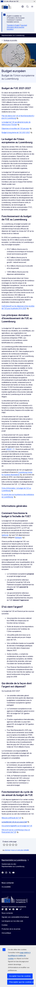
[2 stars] (6, 844)
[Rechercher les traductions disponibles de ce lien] (17, 118)
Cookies (5, 925)
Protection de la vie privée (11, 929)
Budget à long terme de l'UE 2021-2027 (16, 132)
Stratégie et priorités (10, 40)
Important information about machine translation (17, 27)
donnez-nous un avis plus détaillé (17, 850)
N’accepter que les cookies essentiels (21, 982)
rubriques (18, 537)
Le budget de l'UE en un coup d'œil (14, 822)
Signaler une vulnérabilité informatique (15, 917)
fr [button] (22, 6)
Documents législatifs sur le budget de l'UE (17, 826)
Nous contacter (7, 913)
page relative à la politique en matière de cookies (19, 955)
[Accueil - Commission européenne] (6, 6)
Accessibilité (6, 887)
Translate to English (13, 25)
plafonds (5, 535)
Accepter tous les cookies (20, 976)
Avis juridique (6, 933)
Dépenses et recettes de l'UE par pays (15, 128)
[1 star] (4, 844)
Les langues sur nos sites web (12, 921)
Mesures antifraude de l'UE (11, 818)
